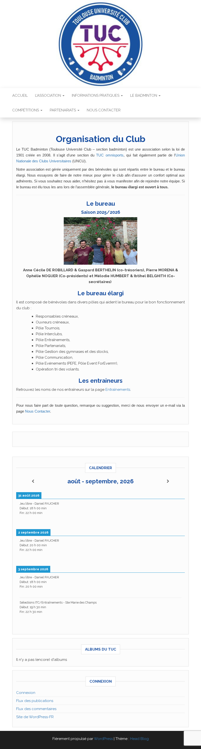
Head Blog (139, 739)
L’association (48, 95)
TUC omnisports (109, 155)
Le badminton (144, 95)
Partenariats (63, 110)
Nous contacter (104, 110)
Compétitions (26, 110)
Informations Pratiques (96, 95)
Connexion (25, 692)
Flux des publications (34, 701)
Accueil (20, 95)
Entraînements (117, 389)
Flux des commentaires (36, 709)
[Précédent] (33, 481)
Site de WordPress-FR (35, 717)
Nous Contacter (37, 411)
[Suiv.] (168, 481)
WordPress (103, 739)
